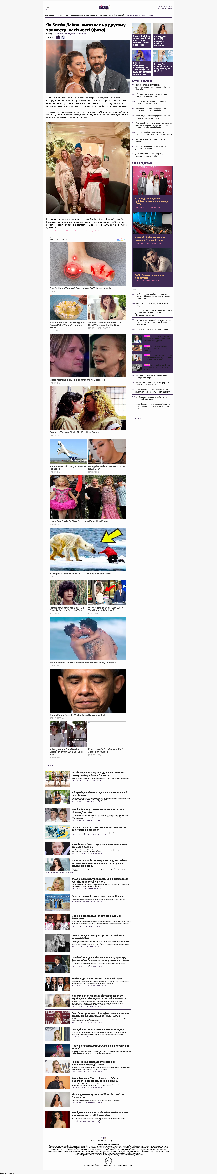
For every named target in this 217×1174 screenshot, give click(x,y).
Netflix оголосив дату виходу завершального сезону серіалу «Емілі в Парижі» (98, 774)
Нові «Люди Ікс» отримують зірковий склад (97, 978)
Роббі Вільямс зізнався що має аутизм (150, 276)
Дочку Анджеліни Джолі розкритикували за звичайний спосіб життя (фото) (158, 338)
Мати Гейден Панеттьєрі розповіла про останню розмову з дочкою (99, 845)
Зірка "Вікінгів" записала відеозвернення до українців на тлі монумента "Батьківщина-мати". (99, 997)
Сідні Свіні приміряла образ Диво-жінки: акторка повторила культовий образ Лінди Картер (100, 1014)
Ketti (84, 780)
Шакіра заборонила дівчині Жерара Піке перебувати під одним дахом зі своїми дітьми (142, 68)
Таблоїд (49, 34)
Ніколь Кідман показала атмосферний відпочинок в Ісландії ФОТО (94, 1063)
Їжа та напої (119, 15)
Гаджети (93, 15)
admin (84, 834)
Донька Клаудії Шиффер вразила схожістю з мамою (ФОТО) (98, 937)
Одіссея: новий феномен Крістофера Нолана (98, 896)
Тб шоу (66, 15)
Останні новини (142, 81)
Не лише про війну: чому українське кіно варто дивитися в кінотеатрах (99, 828)
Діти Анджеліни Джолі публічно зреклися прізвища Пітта (151, 201)
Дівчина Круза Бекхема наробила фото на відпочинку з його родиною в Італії (158, 357)
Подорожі (102, 15)
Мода (86, 15)
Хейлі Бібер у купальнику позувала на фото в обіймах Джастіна (98, 811)
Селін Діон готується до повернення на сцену (98, 1029)
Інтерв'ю (151, 15)
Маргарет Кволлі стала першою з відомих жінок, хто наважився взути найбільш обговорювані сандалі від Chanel (99, 863)
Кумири (136, 15)
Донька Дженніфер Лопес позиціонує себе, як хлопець (156, 348)
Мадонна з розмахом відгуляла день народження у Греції (100, 1047)
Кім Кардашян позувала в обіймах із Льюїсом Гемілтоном (98, 1096)
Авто (111, 15)
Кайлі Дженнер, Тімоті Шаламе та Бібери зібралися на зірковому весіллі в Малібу (95, 1079)
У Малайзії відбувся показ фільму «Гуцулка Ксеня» (150, 238)
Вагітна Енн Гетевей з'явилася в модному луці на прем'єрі (163, 67)
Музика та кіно (77, 15)
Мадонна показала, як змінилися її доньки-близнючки (97, 917)
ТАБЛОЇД (59, 15)
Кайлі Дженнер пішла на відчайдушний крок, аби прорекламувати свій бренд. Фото (100, 1114)
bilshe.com (106, 1141)
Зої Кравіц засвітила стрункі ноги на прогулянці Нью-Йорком (99, 794)
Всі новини (49, 15)
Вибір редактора (142, 163)
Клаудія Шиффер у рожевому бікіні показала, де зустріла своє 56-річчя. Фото (100, 880)
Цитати (144, 15)
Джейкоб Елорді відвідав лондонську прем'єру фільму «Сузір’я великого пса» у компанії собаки (100, 959)
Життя (129, 15)
